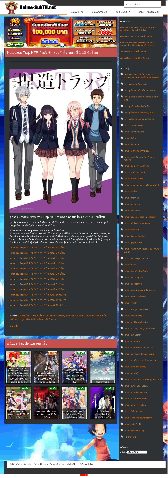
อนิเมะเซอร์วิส (131, 303)
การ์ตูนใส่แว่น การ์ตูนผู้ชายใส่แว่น (139, 119)
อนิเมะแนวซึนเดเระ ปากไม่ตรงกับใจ (140, 360)
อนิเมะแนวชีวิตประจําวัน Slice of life (140, 348)
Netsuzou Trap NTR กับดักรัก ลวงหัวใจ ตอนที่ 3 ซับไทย (37, 258)
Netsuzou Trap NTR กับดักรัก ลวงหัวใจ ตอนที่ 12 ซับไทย (37, 305)
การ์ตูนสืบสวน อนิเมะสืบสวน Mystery (140, 90)
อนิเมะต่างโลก (131, 191)
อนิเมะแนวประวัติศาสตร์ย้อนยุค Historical (143, 379)
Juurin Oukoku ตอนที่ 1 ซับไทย (133, 52)
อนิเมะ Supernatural (134, 125)
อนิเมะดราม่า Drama (134, 179)
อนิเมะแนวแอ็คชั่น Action (136, 392)
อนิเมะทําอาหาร (132, 198)
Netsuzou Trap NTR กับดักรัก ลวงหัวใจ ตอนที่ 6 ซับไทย (37, 273)
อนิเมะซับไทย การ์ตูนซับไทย (137, 166)
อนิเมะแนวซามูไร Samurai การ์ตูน (139, 354)
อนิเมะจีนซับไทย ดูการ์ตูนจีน (137, 151)
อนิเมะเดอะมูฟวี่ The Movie (136, 309)
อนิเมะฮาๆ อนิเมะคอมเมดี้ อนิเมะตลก (140, 290)
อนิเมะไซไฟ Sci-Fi (133, 424)
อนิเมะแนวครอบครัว (133, 341)
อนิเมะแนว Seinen (133, 335)
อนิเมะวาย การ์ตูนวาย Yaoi (136, 258)
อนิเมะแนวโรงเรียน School (136, 399)
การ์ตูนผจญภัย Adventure (136, 84)
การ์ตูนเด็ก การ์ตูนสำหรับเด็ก (137, 106)
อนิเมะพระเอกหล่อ (132, 210)
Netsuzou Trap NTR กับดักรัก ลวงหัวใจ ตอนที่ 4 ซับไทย (37, 263)
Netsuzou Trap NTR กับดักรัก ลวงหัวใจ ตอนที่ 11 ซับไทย (37, 300)
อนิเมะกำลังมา (131, 138)
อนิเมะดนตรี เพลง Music (135, 172)
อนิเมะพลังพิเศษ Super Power (138, 223)
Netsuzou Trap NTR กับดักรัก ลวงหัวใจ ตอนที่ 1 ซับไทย (37, 247)
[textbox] (142, 4)
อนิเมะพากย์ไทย (99, 12)
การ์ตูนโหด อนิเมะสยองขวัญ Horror (140, 113)
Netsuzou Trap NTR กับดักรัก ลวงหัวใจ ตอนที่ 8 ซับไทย (37, 284)
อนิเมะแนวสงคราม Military (136, 386)
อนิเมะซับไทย (77, 12)
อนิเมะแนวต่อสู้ (131, 373)
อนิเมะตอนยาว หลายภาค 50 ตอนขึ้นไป (142, 185)
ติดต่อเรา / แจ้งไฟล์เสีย (148, 12)
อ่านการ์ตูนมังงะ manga (135, 430)
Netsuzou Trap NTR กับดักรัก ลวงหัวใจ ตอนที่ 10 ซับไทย (37, 294)
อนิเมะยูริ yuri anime (133, 242)
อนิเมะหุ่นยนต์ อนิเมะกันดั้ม (136, 271)
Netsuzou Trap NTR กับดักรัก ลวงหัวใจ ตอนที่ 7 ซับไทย (37, 279)
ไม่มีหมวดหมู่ (130, 437)
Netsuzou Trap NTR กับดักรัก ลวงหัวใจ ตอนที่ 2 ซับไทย (37, 253)
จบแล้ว (14, 325)
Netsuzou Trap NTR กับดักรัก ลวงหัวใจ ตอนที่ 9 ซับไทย (37, 289)
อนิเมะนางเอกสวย (132, 204)
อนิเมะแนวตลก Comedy (135, 367)
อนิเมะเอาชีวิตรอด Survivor (137, 322)
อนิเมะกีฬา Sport (132, 144)
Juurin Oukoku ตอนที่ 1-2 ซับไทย (134, 58)
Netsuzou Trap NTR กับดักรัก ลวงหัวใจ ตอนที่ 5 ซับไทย (37, 268)
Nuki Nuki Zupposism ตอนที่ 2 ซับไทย (136, 36)
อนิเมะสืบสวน (131, 265)
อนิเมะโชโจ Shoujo (133, 411)
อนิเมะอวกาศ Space (134, 277)
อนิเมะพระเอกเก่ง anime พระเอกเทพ (140, 217)
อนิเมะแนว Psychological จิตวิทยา (140, 328)
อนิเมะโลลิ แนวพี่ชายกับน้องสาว (138, 418)
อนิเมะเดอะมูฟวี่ (123, 12)
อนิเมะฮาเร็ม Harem (133, 284)
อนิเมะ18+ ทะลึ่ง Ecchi (134, 132)
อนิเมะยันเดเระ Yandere (135, 236)
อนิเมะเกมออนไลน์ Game (136, 296)
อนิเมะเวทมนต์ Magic (134, 316)
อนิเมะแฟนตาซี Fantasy (135, 405)
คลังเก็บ (123, 452)
